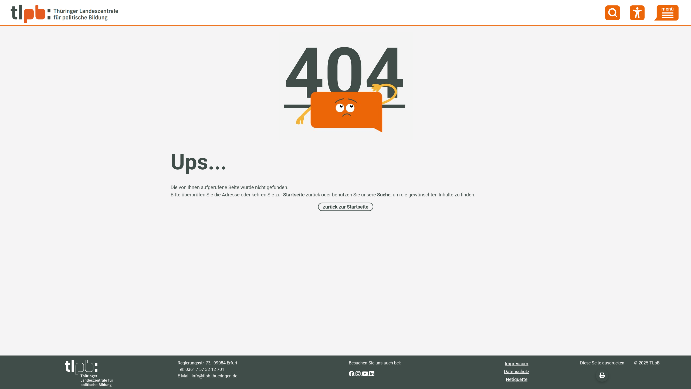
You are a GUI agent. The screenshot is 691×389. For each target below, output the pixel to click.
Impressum (516, 363)
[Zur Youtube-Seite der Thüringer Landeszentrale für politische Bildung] (365, 373)
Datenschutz (516, 371)
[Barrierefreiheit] (637, 13)
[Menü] (666, 13)
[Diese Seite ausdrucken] (602, 375)
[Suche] (613, 13)
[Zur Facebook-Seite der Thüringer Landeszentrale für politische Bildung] (352, 373)
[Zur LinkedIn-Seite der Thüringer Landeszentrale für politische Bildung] (371, 373)
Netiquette (516, 379)
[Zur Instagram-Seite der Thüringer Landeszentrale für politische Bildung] (358, 373)
